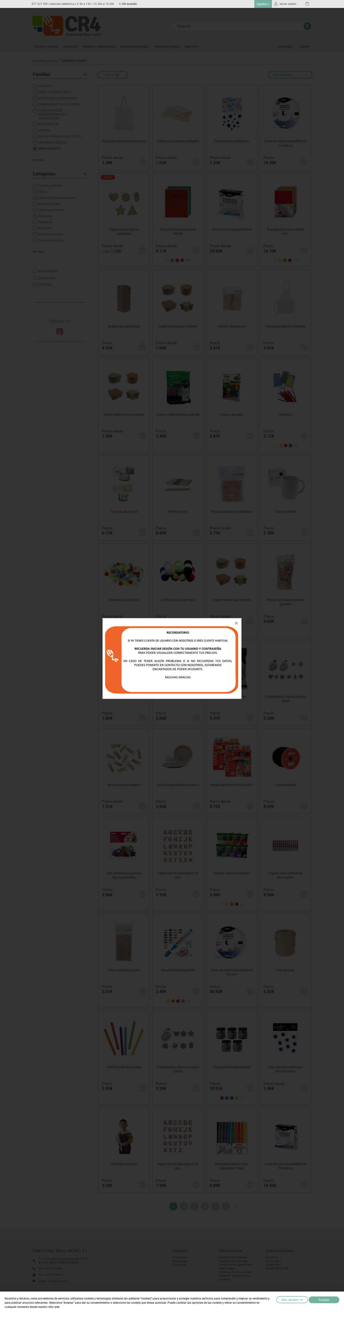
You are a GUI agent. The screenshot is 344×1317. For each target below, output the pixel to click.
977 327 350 (40, 4)
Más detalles (290, 1300)
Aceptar (324, 1300)
